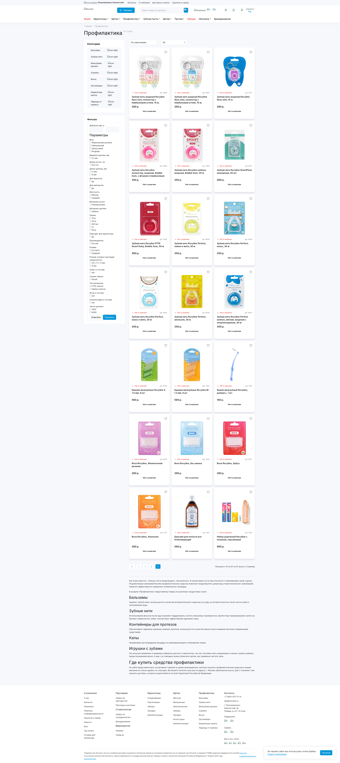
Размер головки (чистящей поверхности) (102, 258)
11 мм (94, 172)
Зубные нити (204, 702)
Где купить (89, 731)
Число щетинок (96, 306)
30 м (93, 221)
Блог (86, 726)
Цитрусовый (97, 148)
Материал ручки (97, 202)
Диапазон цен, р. (97, 125)
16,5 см (94, 165)
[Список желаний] (166, 52)
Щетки (114, 19)
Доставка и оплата (160, 2)
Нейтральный (97, 145)
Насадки (151, 711)
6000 (94, 312)
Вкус (92, 139)
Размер (93, 247)
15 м (93, 218)
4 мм (93, 266)
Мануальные (179, 702)
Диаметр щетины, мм (99, 155)
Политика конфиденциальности (93, 712)
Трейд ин (120, 735)
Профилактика (131, 19)
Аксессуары (178, 719)
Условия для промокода (89, 736)
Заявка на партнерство (121, 699)
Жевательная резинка (101, 142)
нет (93, 272)
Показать (109, 317)
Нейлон (94, 211)
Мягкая (95, 195)
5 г (92, 227)
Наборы (191, 19)
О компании (144, 2)
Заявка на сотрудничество (123, 715)
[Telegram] (209, 10)
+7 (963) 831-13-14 (232, 696)
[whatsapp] (215, 10)
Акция (87, 19)
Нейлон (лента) (98, 289)
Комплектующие (155, 715)
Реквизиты (89, 706)
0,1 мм (94, 158)
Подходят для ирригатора (101, 234)
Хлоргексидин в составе (101, 300)
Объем (93, 215)
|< (132, 566)
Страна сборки (96, 276)
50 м (93, 230)
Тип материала (96, 283)
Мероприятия (123, 725)
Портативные (154, 702)
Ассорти (95, 250)
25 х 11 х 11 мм (98, 263)
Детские (177, 698)
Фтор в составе (97, 293)
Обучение (204, 19)
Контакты (132, 2)
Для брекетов (96, 178)
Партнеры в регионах (125, 705)
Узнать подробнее (276, 754)
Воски (201, 715)
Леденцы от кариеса (208, 728)
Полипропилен (98, 204)
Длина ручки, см (97, 162)
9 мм (93, 174)
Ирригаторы (100, 19)
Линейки (119, 731)
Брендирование (222, 19)
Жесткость (94, 192)
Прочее (178, 19)
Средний (95, 253)
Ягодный (95, 151)
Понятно (326, 752)
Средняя (95, 198)
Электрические (180, 706)
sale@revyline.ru (231, 701)
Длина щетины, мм (98, 169)
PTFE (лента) (97, 286)
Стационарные (154, 698)
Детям (166, 19)
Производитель (97, 240)
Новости (88, 722)
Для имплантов (96, 185)
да (92, 181)
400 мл (94, 224)
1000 (93, 309)
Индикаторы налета (208, 723)
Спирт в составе (97, 269)
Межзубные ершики (208, 706)
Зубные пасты (150, 19)
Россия (94, 243)
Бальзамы (203, 698)
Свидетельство (90, 759)
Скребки (203, 711)
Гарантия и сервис (180, 2)
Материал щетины (98, 208)
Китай (94, 279)
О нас (86, 698)
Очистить (96, 317)
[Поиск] (186, 10)
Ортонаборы (204, 719)
